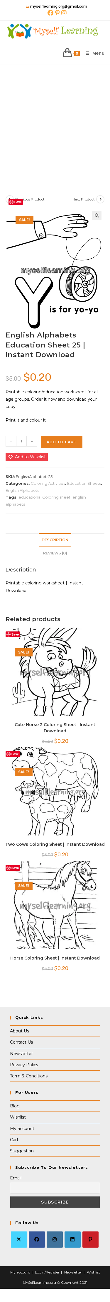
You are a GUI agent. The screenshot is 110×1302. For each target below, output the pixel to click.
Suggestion (22, 1151)
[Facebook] (37, 1239)
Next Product (83, 199)
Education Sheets (84, 483)
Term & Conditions (29, 1076)
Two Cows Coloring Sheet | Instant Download (55, 844)
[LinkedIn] (73, 1239)
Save (18, 202)
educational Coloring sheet (44, 497)
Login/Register (47, 1272)
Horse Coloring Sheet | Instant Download (55, 958)
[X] (19, 1239)
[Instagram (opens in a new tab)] (63, 13)
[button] (96, 215)
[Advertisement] (55, 122)
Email (15, 1178)
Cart (14, 1139)
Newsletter (21, 1053)
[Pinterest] (90, 1239)
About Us (19, 1031)
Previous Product (30, 199)
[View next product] (100, 199)
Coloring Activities (48, 483)
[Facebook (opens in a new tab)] (50, 13)
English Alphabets (22, 490)
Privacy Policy (24, 1064)
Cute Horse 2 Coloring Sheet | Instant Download (55, 727)
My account (22, 1128)
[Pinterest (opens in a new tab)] (57, 13)
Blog (15, 1106)
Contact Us (21, 1042)
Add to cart (62, 442)
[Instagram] (55, 1239)
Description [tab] (55, 540)
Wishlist (18, 1117)
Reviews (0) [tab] (55, 553)
